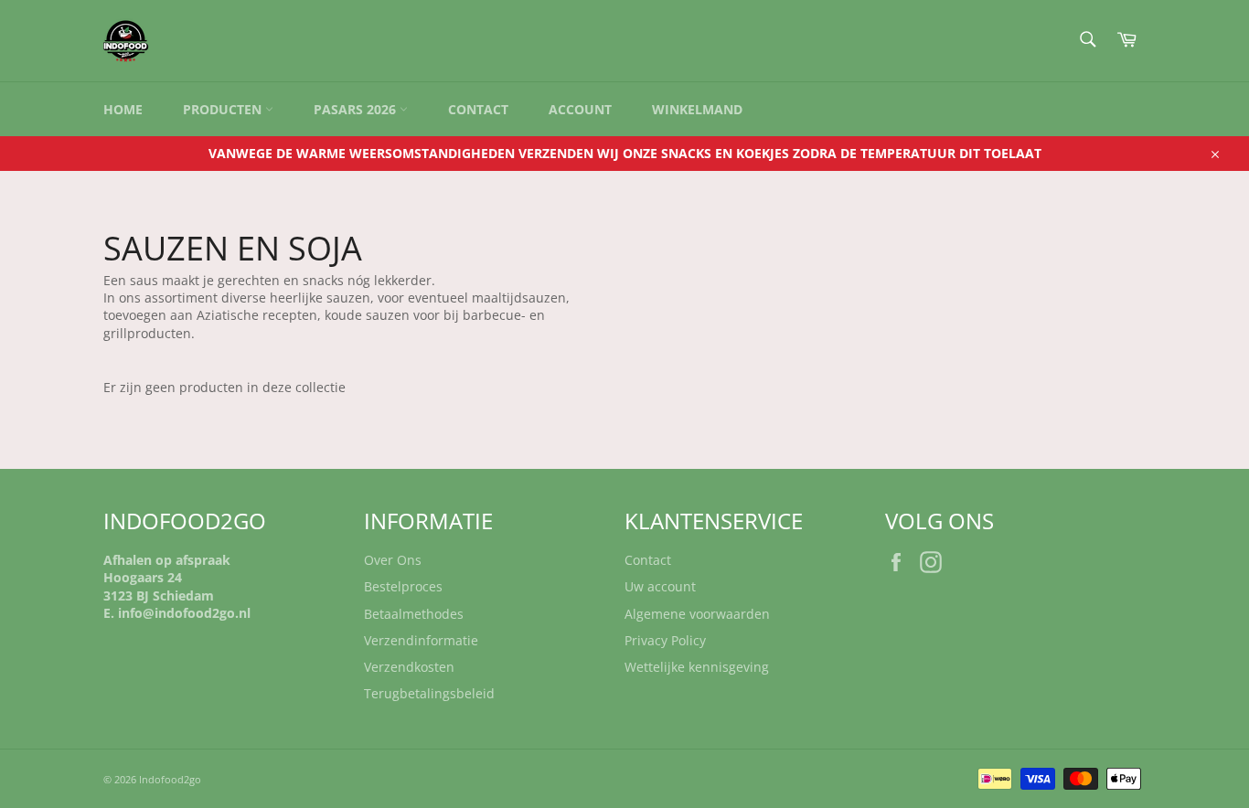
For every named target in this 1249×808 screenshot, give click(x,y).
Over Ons (393, 560)
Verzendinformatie (421, 640)
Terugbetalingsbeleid (429, 693)
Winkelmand (697, 109)
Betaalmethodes (414, 613)
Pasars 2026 (357, 109)
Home (123, 109)
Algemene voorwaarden (697, 613)
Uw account (660, 586)
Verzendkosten (409, 666)
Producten (224, 109)
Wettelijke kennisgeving (696, 666)
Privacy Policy (665, 640)
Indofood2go (170, 779)
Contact (478, 109)
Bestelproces (403, 586)
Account (580, 109)
